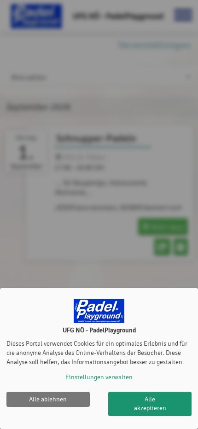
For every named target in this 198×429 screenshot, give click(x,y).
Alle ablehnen (48, 399)
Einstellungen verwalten (99, 377)
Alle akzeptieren (150, 404)
